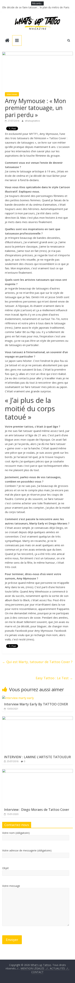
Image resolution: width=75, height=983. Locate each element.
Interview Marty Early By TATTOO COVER (36, 704)
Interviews (12, 94)
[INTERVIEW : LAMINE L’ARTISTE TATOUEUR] (37, 718)
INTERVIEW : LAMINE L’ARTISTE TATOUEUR (37, 757)
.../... (35, 968)
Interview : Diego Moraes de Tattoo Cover (36, 809)
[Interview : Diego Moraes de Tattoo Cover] (37, 771)
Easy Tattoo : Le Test (54, 678)
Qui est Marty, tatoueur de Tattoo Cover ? (37, 662)
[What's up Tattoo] (7, 40)
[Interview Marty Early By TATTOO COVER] (18, 698)
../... (59, 968)
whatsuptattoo (32, 120)
